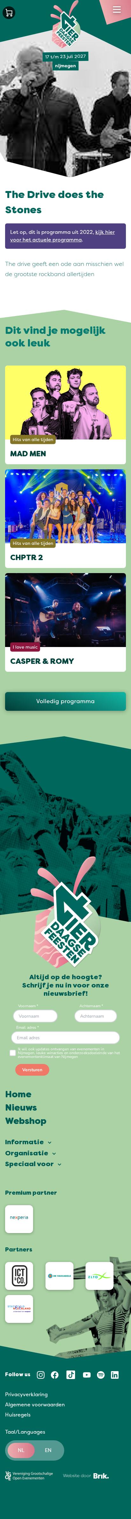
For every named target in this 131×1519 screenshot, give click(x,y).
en (48, 1450)
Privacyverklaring (26, 1394)
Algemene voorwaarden (35, 1405)
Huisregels (18, 1415)
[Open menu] (117, 9)
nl (21, 1450)
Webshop (25, 1122)
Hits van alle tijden (33, 439)
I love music (25, 647)
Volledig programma (65, 701)
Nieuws (21, 1108)
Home (18, 1095)
